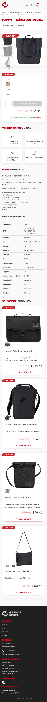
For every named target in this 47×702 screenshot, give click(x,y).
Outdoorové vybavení (15, 12)
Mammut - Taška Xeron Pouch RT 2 (18, 498)
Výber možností (23, 372)
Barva (8, 79)
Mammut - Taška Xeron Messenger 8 (18, 351)
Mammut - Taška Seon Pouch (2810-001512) (21, 424)
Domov (4, 625)
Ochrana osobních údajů (10, 693)
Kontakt (5, 635)
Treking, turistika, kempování (33, 12)
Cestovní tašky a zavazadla (11, 15)
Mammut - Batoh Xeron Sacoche (17, 571)
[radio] (8, 84)
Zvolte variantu (27, 104)
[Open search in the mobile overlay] (27, 5)
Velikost (8, 89)
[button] (41, 38)
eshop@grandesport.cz (13, 654)
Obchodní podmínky (9, 691)
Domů (4, 12)
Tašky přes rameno (28, 15)
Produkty (5, 632)
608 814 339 (10, 651)
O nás (4, 628)
